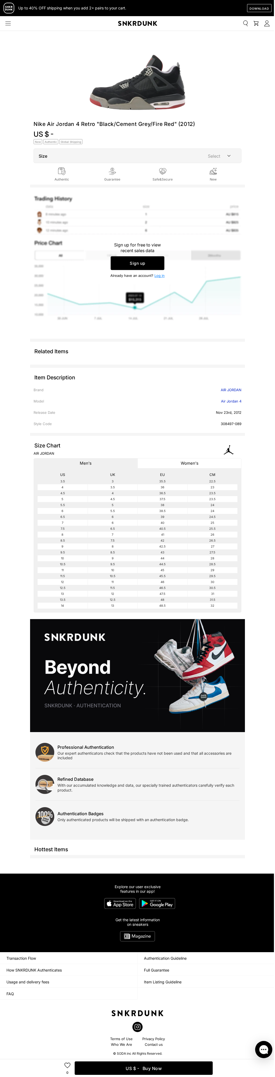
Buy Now (144, 1068)
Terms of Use (121, 1039)
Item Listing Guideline (163, 982)
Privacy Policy (153, 1039)
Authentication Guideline (165, 958)
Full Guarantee (156, 970)
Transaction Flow (21, 958)
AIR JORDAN (231, 390)
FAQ (10, 993)
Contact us (154, 1044)
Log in (159, 275)
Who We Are (121, 1044)
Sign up (137, 263)
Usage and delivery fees (27, 982)
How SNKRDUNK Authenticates (34, 970)
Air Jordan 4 (231, 401)
